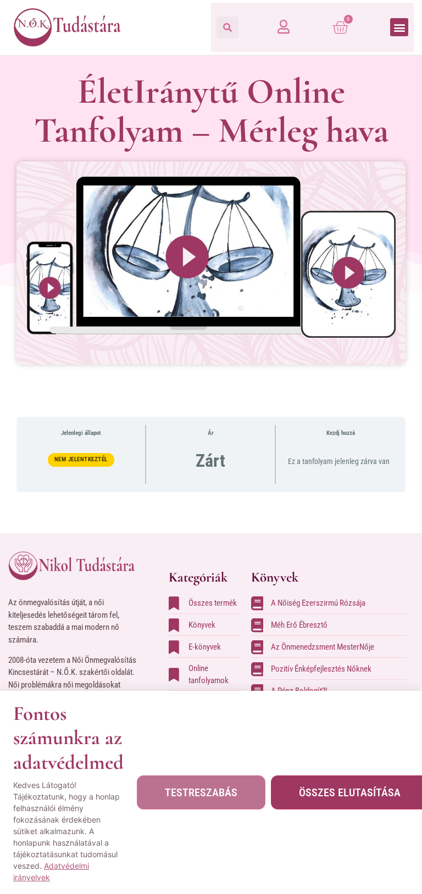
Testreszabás (201, 792)
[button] (227, 27)
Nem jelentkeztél (81, 459)
